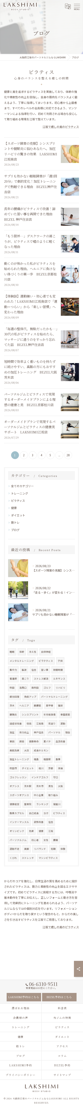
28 (68, 455)
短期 (53, 848)
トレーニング (19, 493)
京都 (50, 768)
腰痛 (55, 840)
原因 (21, 741)
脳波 (24, 669)
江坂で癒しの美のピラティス (61, 127)
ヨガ (46, 813)
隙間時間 (58, 669)
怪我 (29, 723)
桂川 (41, 768)
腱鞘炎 (13, 714)
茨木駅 (27, 786)
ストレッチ (28, 857)
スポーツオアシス (19, 795)
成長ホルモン (41, 750)
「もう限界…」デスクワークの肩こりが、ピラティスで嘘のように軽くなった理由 (30, 241)
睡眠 (12, 651)
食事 (58, 759)
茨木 (12, 705)
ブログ (15, 530)
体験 (62, 848)
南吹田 (35, 687)
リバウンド (40, 848)
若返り (52, 723)
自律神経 (46, 651)
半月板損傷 (50, 714)
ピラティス (18, 501)
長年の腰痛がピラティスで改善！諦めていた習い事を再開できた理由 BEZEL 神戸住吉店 (30, 214)
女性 (46, 840)
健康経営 (14, 804)
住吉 (50, 822)
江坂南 (40, 723)
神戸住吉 (39, 732)
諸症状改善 (16, 723)
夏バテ (47, 741)
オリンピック (17, 831)
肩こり (25, 678)
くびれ (13, 857)
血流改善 (60, 741)
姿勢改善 (39, 822)
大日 (26, 750)
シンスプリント (30, 714)
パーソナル (54, 732)
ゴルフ (47, 687)
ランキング (42, 804)
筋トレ (15, 522)
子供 (60, 660)
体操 (60, 768)
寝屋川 (56, 804)
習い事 (44, 669)
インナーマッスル (19, 822)
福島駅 (47, 759)
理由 (67, 732)
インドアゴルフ (39, 777)
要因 (12, 741)
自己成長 (34, 813)
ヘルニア (24, 705)
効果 (31, 831)
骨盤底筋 (65, 714)
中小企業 (39, 795)
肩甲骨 (49, 705)
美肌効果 (14, 750)
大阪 (60, 786)
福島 (36, 759)
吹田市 (13, 768)
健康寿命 (34, 741)
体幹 (21, 651)
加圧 (12, 732)
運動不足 (14, 848)
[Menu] (76, 6)
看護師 (13, 678)
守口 (55, 777)
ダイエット (18, 515)
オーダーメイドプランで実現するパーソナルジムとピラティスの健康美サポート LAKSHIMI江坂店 (29, 427)
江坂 (50, 831)
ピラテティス (46, 660)
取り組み (53, 795)
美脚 (26, 848)
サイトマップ (62, 1075)
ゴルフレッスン (18, 777)
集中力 (13, 669)
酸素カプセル (17, 813)
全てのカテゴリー (22, 486)
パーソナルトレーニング (54, 696)
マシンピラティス (48, 857)
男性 (50, 786)
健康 (14, 508)
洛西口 (23, 687)
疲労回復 (14, 696)
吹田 (12, 687)
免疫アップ (30, 696)
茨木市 (40, 786)
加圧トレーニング (19, 759)
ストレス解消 (41, 678)
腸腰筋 (37, 705)
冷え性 (32, 651)
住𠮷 (33, 669)
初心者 (35, 840)
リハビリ (60, 687)
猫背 (60, 705)
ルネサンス (59, 678)
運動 (62, 723)
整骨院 (27, 804)
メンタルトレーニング (22, 660)
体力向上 (24, 732)
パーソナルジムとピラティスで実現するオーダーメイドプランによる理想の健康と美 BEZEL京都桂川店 (29, 399)
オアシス (14, 786)
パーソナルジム (18, 840)
